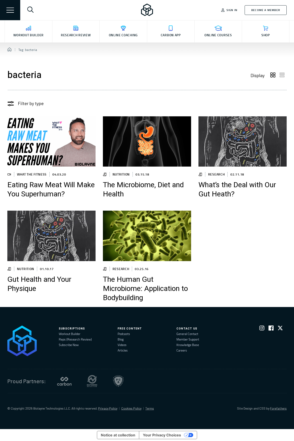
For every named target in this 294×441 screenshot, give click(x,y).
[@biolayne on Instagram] (262, 329)
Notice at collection (118, 435)
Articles (123, 350)
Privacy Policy (107, 408)
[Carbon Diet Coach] (64, 381)
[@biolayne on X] (280, 329)
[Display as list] (282, 75)
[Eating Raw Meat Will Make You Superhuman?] (51, 141)
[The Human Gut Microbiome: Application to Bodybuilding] (147, 236)
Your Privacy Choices (162, 435)
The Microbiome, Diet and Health (143, 189)
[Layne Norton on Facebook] (271, 329)
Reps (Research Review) (75, 339)
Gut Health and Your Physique (39, 284)
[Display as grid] (273, 75)
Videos (122, 345)
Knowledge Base (187, 345)
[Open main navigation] (10, 10)
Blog (121, 339)
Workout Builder (69, 334)
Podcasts (124, 334)
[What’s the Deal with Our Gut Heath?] (242, 141)
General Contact (187, 334)
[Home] (9, 49)
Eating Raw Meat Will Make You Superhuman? (51, 189)
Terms (149, 408)
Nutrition (121, 174)
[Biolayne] (147, 10)
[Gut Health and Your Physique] (51, 236)
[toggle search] (30, 10)
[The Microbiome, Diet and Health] (147, 141)
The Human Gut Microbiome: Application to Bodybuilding (145, 288)
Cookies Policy (131, 408)
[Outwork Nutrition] (92, 381)
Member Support (187, 339)
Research (216, 174)
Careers (181, 350)
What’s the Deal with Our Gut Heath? (237, 189)
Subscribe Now (69, 345)
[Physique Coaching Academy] (118, 381)
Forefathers (278, 408)
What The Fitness (32, 174)
